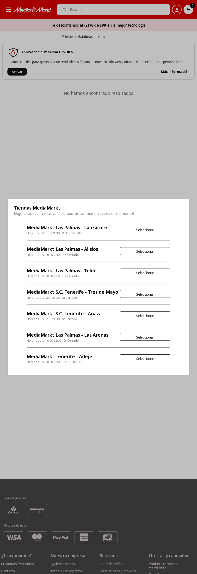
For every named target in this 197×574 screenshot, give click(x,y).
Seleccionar (145, 229)
